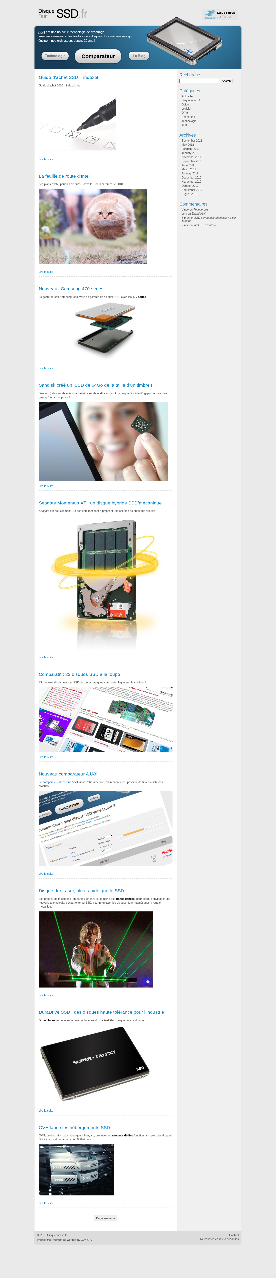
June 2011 (188, 165)
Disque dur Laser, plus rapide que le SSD (81, 890)
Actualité (187, 96)
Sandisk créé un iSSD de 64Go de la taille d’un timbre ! (95, 385)
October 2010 (190, 185)
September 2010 (192, 189)
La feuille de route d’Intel (64, 176)
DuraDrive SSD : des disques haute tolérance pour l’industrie (101, 1012)
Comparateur (98, 56)
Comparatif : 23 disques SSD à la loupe (79, 674)
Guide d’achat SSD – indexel (68, 77)
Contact (234, 1235)
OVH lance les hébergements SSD (74, 1127)
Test (184, 125)
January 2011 (190, 173)
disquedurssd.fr (191, 100)
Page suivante (105, 1218)
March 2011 (189, 169)
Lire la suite (46, 159)
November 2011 (191, 157)
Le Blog (139, 56)
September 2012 (192, 140)
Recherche (188, 116)
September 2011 (192, 161)
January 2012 (190, 153)
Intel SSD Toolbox (204, 225)
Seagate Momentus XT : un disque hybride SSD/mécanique (100, 503)
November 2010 (191, 181)
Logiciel (186, 108)
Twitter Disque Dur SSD (220, 15)
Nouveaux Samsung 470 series (71, 288)
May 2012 (188, 144)
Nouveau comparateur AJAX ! (69, 774)
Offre (185, 112)
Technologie (55, 56)
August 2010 (189, 194)
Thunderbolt (200, 209)
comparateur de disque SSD (60, 782)
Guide (185, 104)
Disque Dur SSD (63, 13)
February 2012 (190, 148)
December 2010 (191, 177)
